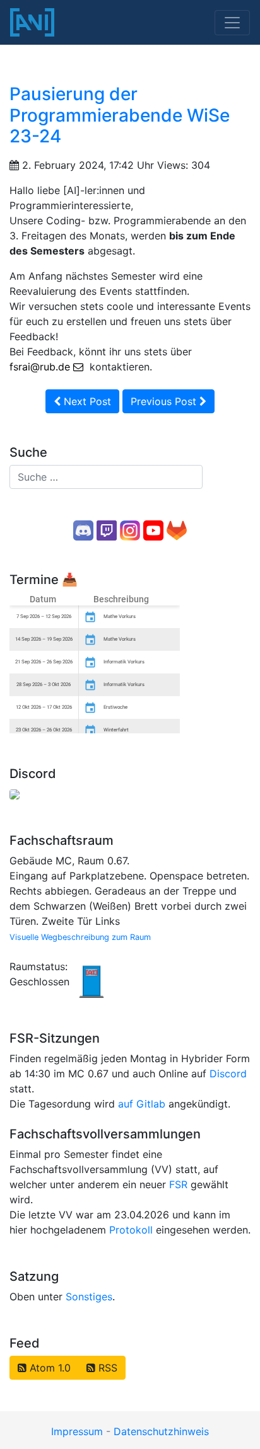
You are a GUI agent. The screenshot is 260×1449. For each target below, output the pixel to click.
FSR (178, 1184)
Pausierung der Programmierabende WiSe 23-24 (119, 115)
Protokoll (131, 1229)
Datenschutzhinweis (161, 1431)
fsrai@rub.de (39, 366)
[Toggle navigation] (232, 22)
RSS (106, 1367)
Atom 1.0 (49, 1367)
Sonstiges (89, 1296)
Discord (228, 1073)
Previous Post (165, 401)
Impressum (77, 1431)
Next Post (86, 401)
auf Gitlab (141, 1103)
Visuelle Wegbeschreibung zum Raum (80, 937)
